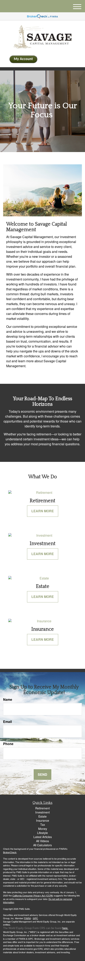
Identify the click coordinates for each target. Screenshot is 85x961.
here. (65, 928)
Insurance (42, 820)
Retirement (42, 808)
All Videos (42, 841)
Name (7, 699)
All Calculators (42, 845)
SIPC (35, 918)
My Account (23, 59)
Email (7, 721)
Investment (42, 812)
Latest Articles (42, 837)
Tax (42, 824)
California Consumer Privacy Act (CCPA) (32, 895)
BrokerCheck (10, 852)
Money (42, 829)
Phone (8, 744)
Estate (42, 816)
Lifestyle (42, 833)
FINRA (27, 918)
